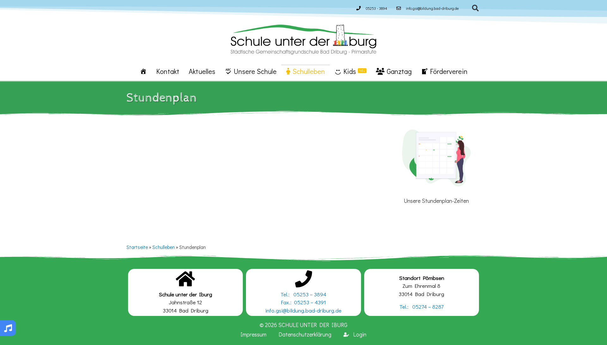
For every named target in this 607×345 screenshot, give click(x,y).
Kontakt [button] (167, 71)
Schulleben (163, 247)
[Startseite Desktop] (143, 71)
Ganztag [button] (399, 71)
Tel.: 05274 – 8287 (421, 306)
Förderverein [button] (449, 71)
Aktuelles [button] (202, 71)
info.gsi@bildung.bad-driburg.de (303, 310)
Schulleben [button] (308, 71)
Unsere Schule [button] (255, 71)
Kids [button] (354, 71)
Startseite (137, 247)
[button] (475, 8)
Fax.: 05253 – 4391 (303, 302)
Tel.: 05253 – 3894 (303, 294)
